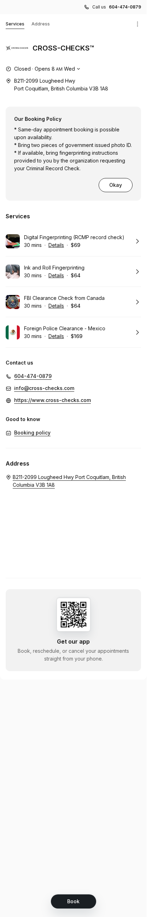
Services (15, 23)
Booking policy (32, 433)
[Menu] (137, 24)
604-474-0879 (125, 7)
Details (56, 245)
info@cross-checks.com (44, 388)
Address (40, 23)
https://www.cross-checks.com (52, 400)
